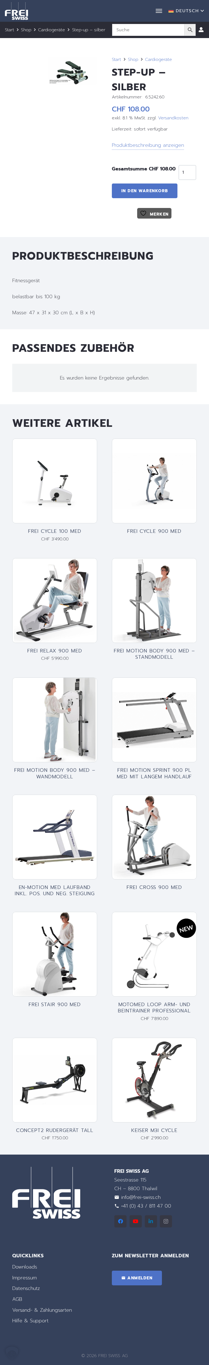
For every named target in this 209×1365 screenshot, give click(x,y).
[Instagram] (166, 1221)
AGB (17, 1299)
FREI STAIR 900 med (55, 1004)
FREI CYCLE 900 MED (154, 531)
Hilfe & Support (30, 1320)
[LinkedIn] (151, 1221)
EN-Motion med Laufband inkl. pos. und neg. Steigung (54, 890)
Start (9, 30)
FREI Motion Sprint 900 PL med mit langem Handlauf (154, 773)
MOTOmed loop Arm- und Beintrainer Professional (154, 1008)
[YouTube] (136, 1221)
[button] (186, 11)
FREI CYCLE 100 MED (54, 531)
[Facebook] (120, 1221)
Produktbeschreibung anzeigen (148, 145)
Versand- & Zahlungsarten (42, 1310)
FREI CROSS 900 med (154, 887)
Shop (26, 30)
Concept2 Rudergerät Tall (55, 1130)
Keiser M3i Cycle (154, 1130)
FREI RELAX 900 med (54, 651)
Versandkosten (173, 117)
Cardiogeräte (51, 30)
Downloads (24, 1267)
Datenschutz (26, 1288)
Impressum (24, 1278)
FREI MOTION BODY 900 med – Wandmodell (54, 773)
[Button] (201, 30)
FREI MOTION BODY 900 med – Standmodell (154, 654)
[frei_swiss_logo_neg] (16, 11)
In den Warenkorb (144, 191)
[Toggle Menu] (159, 11)
